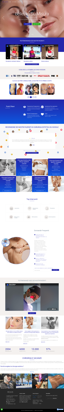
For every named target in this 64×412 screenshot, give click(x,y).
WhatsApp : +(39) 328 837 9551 (11, 400)
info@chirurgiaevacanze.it (10, 398)
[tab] (40, 236)
